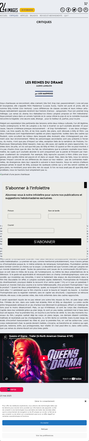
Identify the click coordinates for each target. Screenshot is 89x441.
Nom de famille (54, 211)
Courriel (11, 225)
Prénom (11, 211)
